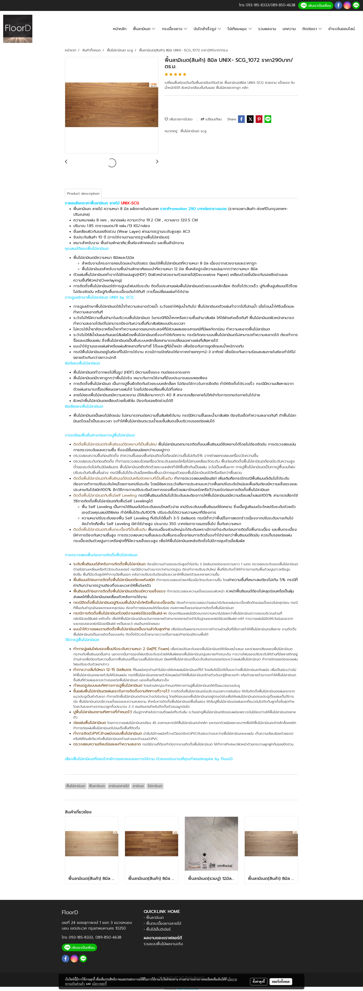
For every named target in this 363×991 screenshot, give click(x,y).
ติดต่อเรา (310, 29)
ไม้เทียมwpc (238, 29)
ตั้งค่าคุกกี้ (259, 981)
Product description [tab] (83, 193)
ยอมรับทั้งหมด (281, 981)
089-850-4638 (108, 937)
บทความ (289, 29)
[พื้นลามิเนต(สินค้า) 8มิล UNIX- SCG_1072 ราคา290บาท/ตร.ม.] (111, 105)
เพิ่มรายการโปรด (180, 119)
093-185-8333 (257, 5)
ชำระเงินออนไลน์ (341, 29)
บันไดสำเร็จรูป (206, 29)
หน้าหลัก (119, 29)
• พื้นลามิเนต (154, 917)
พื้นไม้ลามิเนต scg (193, 131)
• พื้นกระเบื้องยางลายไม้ (162, 923)
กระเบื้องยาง (173, 29)
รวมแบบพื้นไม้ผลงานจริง (163, 944)
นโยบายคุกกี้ (99, 984)
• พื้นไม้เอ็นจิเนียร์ (157, 929)
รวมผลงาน (267, 29)
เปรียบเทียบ (213, 119)
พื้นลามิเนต (142, 29)
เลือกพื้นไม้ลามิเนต (79, 759)
